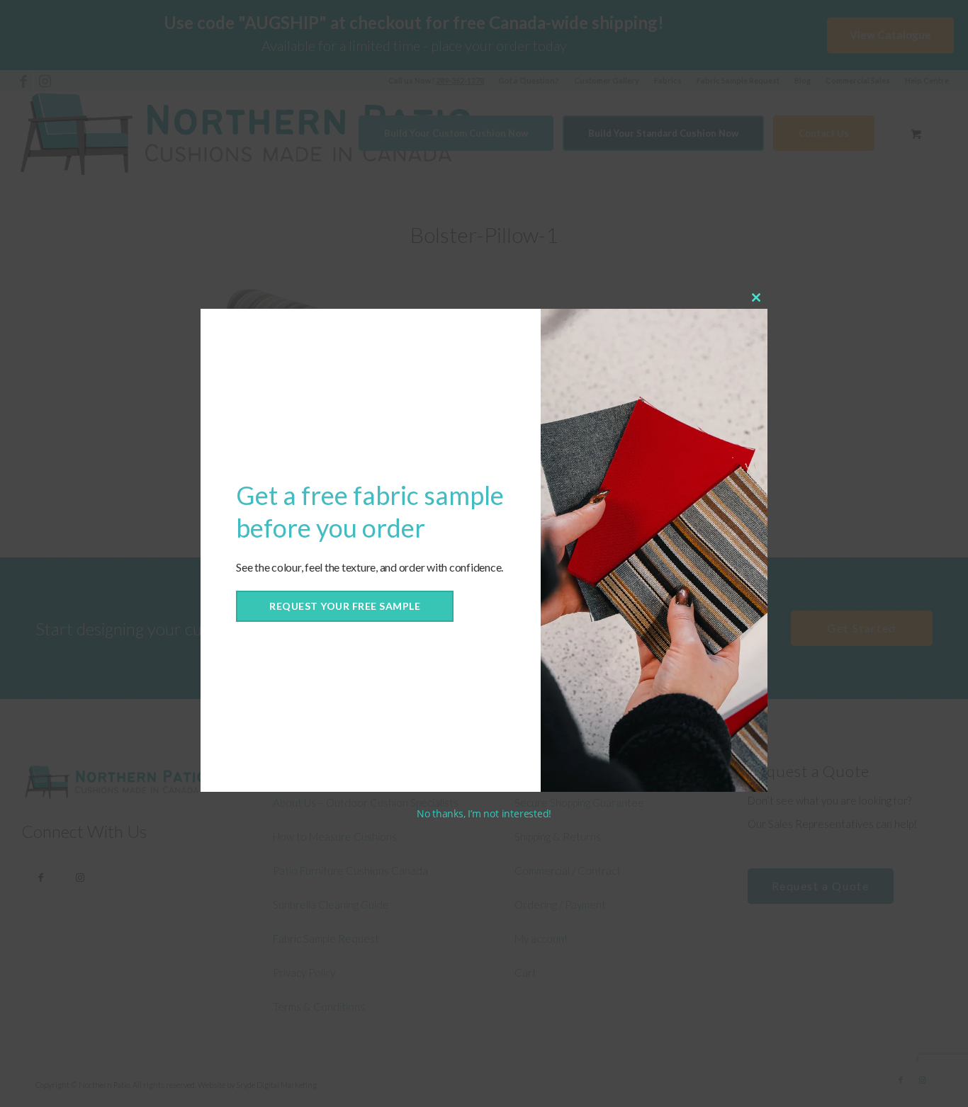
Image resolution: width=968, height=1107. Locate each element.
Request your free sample (344, 606)
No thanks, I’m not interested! (484, 813)
